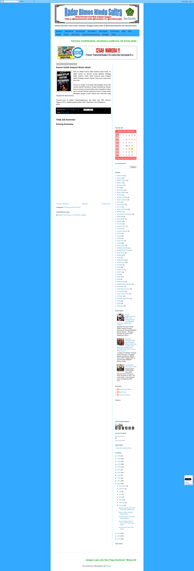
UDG (118, 301)
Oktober (122, 489)
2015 (119, 533)
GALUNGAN (121, 204)
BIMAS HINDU (121, 180)
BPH (129, 31)
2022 (119, 467)
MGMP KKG (121, 245)
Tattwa (66, 34)
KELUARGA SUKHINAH (124, 214)
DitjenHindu (69, 31)
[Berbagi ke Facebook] (90, 110)
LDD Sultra (120, 240)
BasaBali (105, 34)
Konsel (119, 236)
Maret (121, 500)
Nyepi (119, 257)
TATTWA (119, 296)
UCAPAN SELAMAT (123, 298)
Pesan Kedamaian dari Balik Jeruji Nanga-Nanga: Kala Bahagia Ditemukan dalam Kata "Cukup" (126, 320)
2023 (119, 464)
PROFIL (119, 272)
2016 (119, 483)
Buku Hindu (103, 31)
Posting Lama (105, 204)
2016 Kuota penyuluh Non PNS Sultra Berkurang (127, 508)
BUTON (119, 195)
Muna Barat (120, 253)
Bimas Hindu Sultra (125, 389)
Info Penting (114, 31)
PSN (118, 274)
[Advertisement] (83, 186)
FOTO (119, 202)
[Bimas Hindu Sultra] (116, 438)
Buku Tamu (75, 34)
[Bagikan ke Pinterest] (92, 110)
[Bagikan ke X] (88, 110)
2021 (119, 470)
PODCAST (120, 269)
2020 (119, 472)
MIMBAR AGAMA (122, 248)
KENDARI (120, 216)
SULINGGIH (121, 291)
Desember (122, 486)
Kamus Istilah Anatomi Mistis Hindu (126, 513)
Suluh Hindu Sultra (123, 294)
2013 (119, 539)
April (120, 497)
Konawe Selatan (122, 231)
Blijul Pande (122, 392)
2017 (119, 481)
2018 (119, 478)
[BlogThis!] (86, 110)
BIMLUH (119, 183)
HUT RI (119, 207)
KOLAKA (119, 224)
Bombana (120, 185)
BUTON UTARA (122, 197)
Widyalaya (120, 306)
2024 (119, 461)
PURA (113, 34)
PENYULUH (120, 262)
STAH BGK (120, 286)
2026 (119, 456)
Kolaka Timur (121, 226)
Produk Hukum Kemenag (90, 34)
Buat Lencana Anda (120, 440)
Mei (120, 494)
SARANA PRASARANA (124, 284)
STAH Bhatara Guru (123, 289)
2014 (119, 536)
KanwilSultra (80, 31)
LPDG (119, 243)
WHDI (119, 303)
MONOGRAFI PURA (123, 250)
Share (187, 483)
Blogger (108, 566)
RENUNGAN (121, 282)
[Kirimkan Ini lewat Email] (84, 110)
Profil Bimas (92, 31)
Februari (122, 502)
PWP (118, 279)
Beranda (59, 31)
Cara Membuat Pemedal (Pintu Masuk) (126, 517)
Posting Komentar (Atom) (72, 207)
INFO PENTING (122, 209)
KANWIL (119, 212)
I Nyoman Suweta (124, 395)
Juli (120, 491)
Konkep (119, 233)
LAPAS (119, 238)
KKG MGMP (121, 219)
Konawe (119, 228)
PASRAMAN (121, 260)
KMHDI (58, 34)
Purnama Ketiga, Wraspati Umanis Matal (126, 158)
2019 (119, 475)
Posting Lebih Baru (63, 204)
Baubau (119, 178)
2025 (119, 459)
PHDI (123, 31)
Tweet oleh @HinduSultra (123, 448)
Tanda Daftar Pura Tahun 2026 (130, 366)
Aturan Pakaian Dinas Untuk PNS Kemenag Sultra (126, 522)
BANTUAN (120, 175)
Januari (121, 505)
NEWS (119, 255)
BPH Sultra (120, 190)
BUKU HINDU (65, 112)
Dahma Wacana (122, 200)
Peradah (119, 265)
